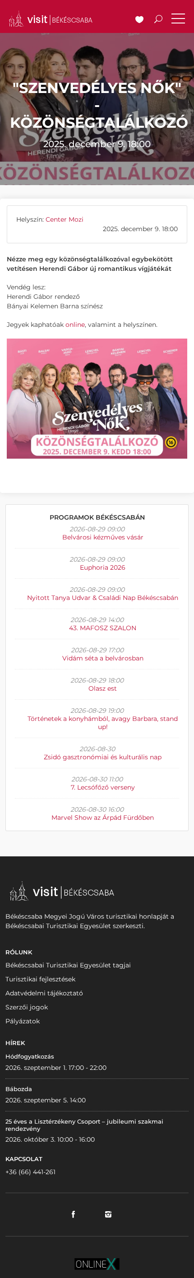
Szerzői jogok (26, 1007)
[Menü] (178, 20)
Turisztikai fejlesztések (40, 979)
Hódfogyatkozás (29, 1056)
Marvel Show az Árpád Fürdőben (102, 817)
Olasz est (102, 688)
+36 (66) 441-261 (30, 1172)
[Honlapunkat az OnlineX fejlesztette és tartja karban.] (97, 1263)
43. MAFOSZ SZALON (102, 628)
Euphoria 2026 (102, 567)
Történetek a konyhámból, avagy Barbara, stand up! (103, 723)
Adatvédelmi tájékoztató (44, 993)
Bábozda (18, 1088)
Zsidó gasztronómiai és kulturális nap (103, 757)
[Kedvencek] (139, 20)
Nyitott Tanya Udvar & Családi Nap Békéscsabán (102, 598)
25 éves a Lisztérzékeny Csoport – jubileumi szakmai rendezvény (84, 1125)
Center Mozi (64, 219)
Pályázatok (22, 1021)
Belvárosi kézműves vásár (102, 537)
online (75, 325)
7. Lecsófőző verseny (103, 787)
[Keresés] (158, 20)
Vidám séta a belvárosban (102, 658)
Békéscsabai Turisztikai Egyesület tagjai (68, 965)
